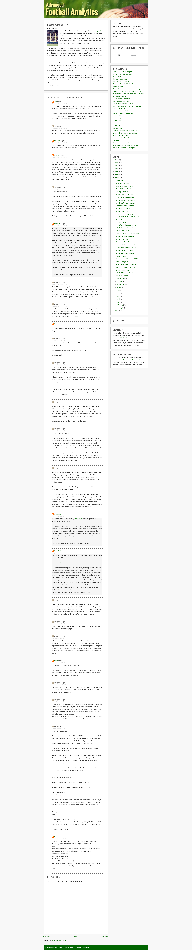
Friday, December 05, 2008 (58, 516)
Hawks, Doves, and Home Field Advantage (127, 89)
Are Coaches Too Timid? (121, 138)
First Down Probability (120, 96)
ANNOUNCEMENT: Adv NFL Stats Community (130, 217)
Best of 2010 (117, 123)
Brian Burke (57, 224)
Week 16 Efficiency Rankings (125, 203)
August (119, 287)
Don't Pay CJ (117, 77)
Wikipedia (59, 563)
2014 (116, 160)
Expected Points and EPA (121, 108)
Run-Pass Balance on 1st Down (123, 104)
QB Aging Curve (118, 86)
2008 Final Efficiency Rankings (126, 186)
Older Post (105, 937)
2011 (116, 169)
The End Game (118, 128)
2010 (116, 172)
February (120, 305)
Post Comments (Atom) (59, 941)
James (56, 661)
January (119, 308)
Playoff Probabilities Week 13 (126, 264)
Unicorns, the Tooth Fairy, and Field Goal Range (128, 94)
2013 (116, 163)
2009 (116, 174)
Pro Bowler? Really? (122, 231)
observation (78, 519)
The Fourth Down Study (120, 79)
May (118, 296)
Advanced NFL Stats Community (123, 338)
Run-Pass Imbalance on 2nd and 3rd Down (127, 106)
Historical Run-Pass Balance (122, 135)
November (120, 279)
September (121, 284)
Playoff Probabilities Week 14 (126, 248)
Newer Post (46, 937)
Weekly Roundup (122, 192)
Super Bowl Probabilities (124, 195)
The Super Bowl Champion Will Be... (128, 259)
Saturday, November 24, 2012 (59, 839)
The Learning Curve (122, 262)
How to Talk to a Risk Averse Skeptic (125, 133)
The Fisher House (138, 360)
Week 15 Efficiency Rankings (125, 236)
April (118, 299)
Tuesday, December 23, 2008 (58, 662)
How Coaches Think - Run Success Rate (126, 145)
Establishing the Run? (123, 189)
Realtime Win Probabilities (125, 206)
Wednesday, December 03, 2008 (59, 103)
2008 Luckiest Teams (123, 183)
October (120, 281)
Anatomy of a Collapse (123, 208)
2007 (116, 311)
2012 (116, 166)
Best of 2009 (117, 126)
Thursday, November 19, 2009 (59, 684)
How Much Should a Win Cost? (123, 84)
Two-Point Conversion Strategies (124, 148)
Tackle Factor (117, 140)
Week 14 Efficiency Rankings (125, 253)
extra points (97, 31)
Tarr (55, 102)
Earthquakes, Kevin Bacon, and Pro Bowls (127, 91)
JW (55, 324)
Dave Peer (57, 141)
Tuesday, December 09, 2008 (58, 623)
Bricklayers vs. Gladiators (121, 99)
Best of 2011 (117, 121)
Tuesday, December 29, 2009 (58, 728)
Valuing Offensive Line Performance (125, 131)
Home (76, 937)
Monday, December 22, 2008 (58, 638)
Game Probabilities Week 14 (125, 267)
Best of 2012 (117, 118)
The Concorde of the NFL (121, 101)
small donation (125, 360)
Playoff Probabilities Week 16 (126, 197)
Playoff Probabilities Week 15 (126, 225)
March (119, 302)
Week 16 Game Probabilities (125, 228)
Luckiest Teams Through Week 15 (127, 233)
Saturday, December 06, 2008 (58, 602)
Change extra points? (57, 25)
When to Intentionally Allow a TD (123, 74)
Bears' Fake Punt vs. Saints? (125, 245)
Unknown (57, 837)
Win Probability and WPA (121, 111)
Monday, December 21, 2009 (58, 701)
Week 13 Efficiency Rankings (125, 273)
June (118, 293)
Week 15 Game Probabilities (125, 250)
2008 (116, 177)
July (118, 290)
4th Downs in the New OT (121, 81)
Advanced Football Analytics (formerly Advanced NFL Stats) (69, 948)
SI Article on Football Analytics (122, 72)
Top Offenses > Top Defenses (123, 113)
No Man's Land (121, 256)
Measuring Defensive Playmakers (124, 143)
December (120, 180)
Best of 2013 (117, 116)
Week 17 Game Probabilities (125, 200)
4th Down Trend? (122, 276)
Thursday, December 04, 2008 (59, 340)
